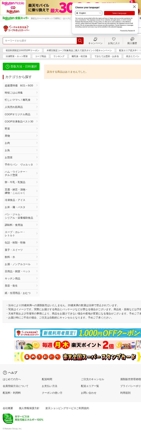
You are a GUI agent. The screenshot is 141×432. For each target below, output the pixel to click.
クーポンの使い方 (52, 392)
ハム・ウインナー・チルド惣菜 (16, 173)
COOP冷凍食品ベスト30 (19, 121)
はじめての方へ (12, 379)
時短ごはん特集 (14, 92)
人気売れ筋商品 (14, 106)
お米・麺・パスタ (15, 207)
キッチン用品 (12, 278)
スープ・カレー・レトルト (15, 234)
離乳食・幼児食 (79, 56)
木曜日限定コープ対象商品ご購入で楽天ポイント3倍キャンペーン (79, 50)
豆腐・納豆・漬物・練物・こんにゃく (16, 191)
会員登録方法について (15, 385)
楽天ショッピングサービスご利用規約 (67, 408)
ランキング (58, 56)
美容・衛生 (11, 285)
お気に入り (114, 43)
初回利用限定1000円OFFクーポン (22, 50)
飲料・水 (10, 257)
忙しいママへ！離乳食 (17, 99)
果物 (7, 135)
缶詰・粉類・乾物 (15, 242)
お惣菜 (8, 157)
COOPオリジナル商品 (17, 114)
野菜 (7, 128)
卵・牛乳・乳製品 (15, 182)
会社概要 (8, 408)
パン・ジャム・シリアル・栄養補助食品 (19, 216)
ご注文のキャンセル (92, 379)
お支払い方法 (49, 385)
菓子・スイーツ (14, 249)
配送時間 (47, 379)
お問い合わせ (88, 392)
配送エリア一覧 (90, 385)
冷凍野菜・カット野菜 (17, 56)
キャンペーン (95, 43)
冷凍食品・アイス (15, 199)
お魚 (7, 150)
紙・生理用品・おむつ (17, 292)
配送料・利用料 (12, 392)
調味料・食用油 (14, 224)
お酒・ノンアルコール (17, 264)
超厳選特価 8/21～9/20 (19, 85)
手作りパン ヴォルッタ (19, 164)
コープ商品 (40, 56)
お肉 (7, 142)
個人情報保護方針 (29, 408)
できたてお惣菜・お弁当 (107, 56)
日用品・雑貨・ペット (17, 271)
